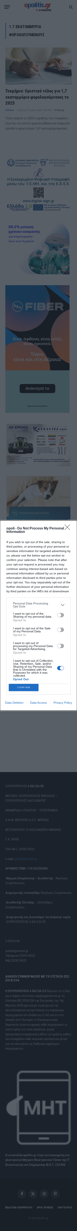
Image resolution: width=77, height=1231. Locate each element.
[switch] (60, 615)
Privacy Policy (62, 702)
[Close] (69, 529)
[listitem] (38, 605)
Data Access (38, 702)
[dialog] (38, 615)
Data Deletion (14, 702)
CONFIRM (23, 687)
